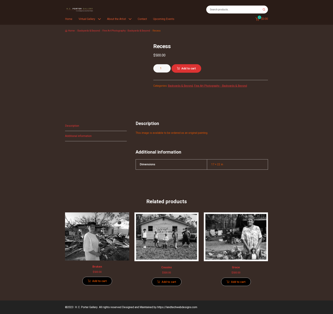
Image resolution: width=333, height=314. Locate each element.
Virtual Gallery (87, 19)
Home (68, 19)
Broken (97, 266)
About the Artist (116, 19)
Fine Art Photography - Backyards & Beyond (126, 30)
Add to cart (188, 68)
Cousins (166, 267)
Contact (142, 19)
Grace (236, 267)
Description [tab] (72, 125)
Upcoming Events (163, 19)
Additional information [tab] (78, 136)
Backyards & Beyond (89, 30)
